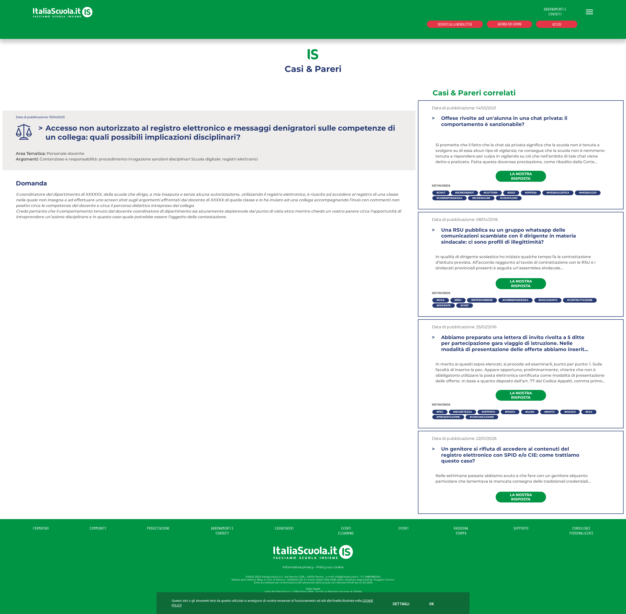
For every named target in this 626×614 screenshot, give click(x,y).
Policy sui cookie (330, 567)
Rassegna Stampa (461, 530)
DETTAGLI (401, 604)
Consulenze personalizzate (581, 530)
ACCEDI (556, 24)
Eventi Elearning (346, 530)
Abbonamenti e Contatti (222, 530)
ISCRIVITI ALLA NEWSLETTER (455, 24)
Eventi (404, 528)
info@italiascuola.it (346, 576)
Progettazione (158, 528)
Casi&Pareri (284, 528)
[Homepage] (62, 12)
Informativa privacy (298, 567)
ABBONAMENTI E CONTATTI (555, 11)
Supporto (521, 528)
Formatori (41, 528)
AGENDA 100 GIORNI (509, 24)
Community (98, 528)
